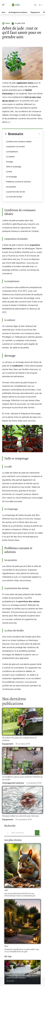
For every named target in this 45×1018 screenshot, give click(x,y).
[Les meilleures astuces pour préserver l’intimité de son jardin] (22, 760)
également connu (25, 83)
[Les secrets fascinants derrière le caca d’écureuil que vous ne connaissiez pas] (22, 866)
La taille (9, 172)
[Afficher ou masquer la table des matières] (31, 134)
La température (12, 152)
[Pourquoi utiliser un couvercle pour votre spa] (22, 799)
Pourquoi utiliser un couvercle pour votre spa (20, 816)
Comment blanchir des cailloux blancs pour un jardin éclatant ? (22, 976)
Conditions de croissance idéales (19, 142)
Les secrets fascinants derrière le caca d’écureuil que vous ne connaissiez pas (19, 894)
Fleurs (6, 946)
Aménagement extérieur (13, 783)
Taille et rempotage (13, 167)
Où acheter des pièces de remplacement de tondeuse (19, 739)
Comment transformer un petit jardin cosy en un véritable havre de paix (21, 950)
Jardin (6, 890)
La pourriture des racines (15, 192)
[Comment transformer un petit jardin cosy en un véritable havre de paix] (22, 921)
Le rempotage (11, 177)
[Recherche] (35, 5)
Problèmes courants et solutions (18, 182)
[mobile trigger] (4, 5)
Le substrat (10, 157)
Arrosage (9, 162)
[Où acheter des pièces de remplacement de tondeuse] (22, 721)
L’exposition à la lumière (15, 146)
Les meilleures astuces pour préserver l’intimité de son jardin (22, 778)
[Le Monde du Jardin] (16, 5)
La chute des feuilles (14, 197)
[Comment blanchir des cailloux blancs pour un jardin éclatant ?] (22, 972)
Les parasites (11, 187)
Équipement (7, 744)
